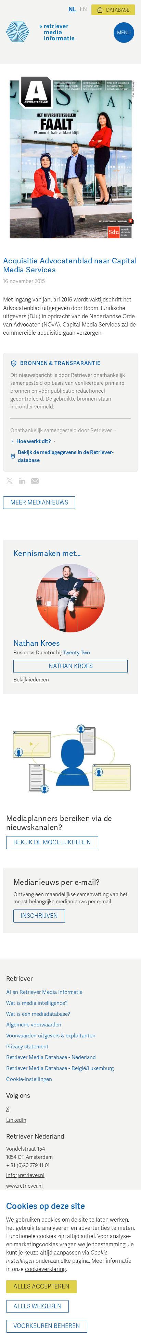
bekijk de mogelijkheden (52, 842)
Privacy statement (27, 1047)
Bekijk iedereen (31, 680)
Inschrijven (39, 915)
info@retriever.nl (25, 1175)
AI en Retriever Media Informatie (44, 992)
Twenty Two (76, 653)
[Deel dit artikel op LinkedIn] (22, 482)
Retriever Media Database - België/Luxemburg (60, 1068)
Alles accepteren (41, 1286)
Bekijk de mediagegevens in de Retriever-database (66, 456)
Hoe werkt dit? (33, 441)
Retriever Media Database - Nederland (51, 1057)
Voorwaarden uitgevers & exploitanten (50, 1036)
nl (72, 9)
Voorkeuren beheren (46, 1326)
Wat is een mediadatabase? (38, 1014)
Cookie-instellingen (29, 1079)
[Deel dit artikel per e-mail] (34, 482)
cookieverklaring (45, 1269)
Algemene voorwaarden (33, 1025)
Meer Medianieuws (39, 502)
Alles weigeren (37, 1306)
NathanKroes (71, 666)
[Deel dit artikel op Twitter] (9, 482)
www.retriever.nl (24, 1186)
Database (117, 10)
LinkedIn (16, 1120)
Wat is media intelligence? (37, 1003)
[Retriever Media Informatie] (40, 31)
